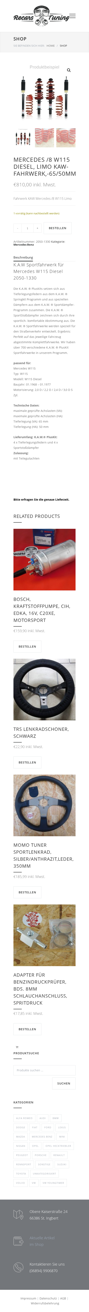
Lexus (62, 1127)
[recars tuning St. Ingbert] (41, 16)
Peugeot (22, 1155)
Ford (47, 1127)
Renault (59, 1155)
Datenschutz (48, 1298)
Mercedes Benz (23, 244)
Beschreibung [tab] (23, 257)
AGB (63, 1298)
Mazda (20, 1136)
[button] (69, 70)
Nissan (20, 1145)
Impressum (28, 1298)
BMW (56, 1118)
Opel (35, 1145)
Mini (62, 1136)
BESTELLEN (57, 228)
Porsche (41, 1155)
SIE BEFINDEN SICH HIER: (28, 45)
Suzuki (61, 1164)
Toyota (21, 1173)
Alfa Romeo (24, 1118)
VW (34, 1182)
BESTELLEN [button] (27, 646)
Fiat (34, 1127)
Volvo (20, 1182)
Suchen (63, 1083)
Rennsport (23, 1164)
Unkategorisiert (44, 1173)
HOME (51, 45)
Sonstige (44, 1164)
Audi (43, 1118)
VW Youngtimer (53, 1182)
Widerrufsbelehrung (45, 1303)
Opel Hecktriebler (58, 1145)
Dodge (20, 1127)
